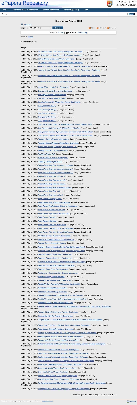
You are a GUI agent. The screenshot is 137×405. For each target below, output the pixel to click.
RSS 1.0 (102, 28)
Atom (93, 28)
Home (5, 10)
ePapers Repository (24, 3)
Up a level (27, 25)
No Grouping (82, 33)
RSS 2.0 (112, 28)
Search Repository (71, 10)
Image (30, 37)
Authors (61, 33)
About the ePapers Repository (25, 10)
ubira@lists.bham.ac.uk (47, 401)
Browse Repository (51, 10)
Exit (86, 10)
